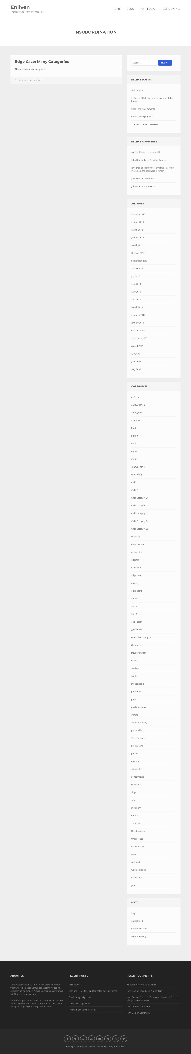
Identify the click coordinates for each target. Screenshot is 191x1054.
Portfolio (147, 8)
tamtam (135, 815)
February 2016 (138, 214)
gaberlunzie (136, 629)
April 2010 (136, 299)
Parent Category (139, 722)
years (134, 885)
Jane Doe (135, 167)
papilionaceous (138, 707)
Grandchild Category (141, 637)
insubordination (138, 652)
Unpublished (137, 838)
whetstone (136, 877)
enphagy (135, 583)
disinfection (136, 552)
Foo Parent (136, 621)
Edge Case (136, 575)
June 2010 (136, 284)
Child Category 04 (139, 521)
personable (136, 730)
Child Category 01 (139, 497)
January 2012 (137, 237)
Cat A (134, 443)
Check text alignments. (142, 116)
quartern (135, 761)
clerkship (135, 536)
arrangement (137, 412)
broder (134, 428)
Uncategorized (138, 831)
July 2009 (135, 353)
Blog (130, 8)
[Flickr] (99, 1038)
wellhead (135, 862)
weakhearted (137, 846)
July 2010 (135, 276)
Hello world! (137, 90)
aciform (135, 397)
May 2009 (136, 369)
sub (133, 800)
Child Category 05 (139, 528)
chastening (136, 474)
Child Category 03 (139, 513)
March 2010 (137, 307)
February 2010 (138, 315)
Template (136, 823)
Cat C (134, 459)
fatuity (134, 598)
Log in (134, 913)
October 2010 (138, 253)
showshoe (136, 784)
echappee (136, 567)
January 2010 (137, 322)
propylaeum (137, 745)
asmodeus (136, 420)
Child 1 (134, 482)
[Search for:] (144, 63)
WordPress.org (138, 936)
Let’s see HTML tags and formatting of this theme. (152, 100)
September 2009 (139, 338)
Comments (149, 178)
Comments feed (139, 928)
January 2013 (137, 222)
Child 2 (134, 490)
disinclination (137, 544)
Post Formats (138, 738)
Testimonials (171, 8)
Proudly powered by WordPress (80, 1046)
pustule (134, 753)
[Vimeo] (123, 1038)
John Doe (37, 80)
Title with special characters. (144, 124)
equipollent (136, 590)
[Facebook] (67, 1038)
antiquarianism (138, 404)
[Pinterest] (107, 1038)
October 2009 (138, 330)
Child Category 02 (139, 505)
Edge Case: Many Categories (42, 61)
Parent (134, 714)
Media (134, 676)
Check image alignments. (143, 108)
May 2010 (136, 291)
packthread (136, 691)
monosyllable (137, 683)
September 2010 (139, 260)
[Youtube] (91, 1038)
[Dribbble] (115, 1038)
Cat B (134, 451)
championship (138, 466)
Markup (135, 668)
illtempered (136, 645)
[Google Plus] (83, 1038)
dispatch (135, 559)
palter (134, 699)
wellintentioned (138, 869)
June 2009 (136, 361)
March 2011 (137, 245)
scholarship (136, 769)
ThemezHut (119, 1046)
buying (134, 435)
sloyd (133, 792)
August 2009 (137, 346)
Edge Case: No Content (155, 160)
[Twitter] (75, 1038)
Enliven (20, 7)
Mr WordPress (138, 152)
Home (117, 8)
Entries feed (137, 920)
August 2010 (137, 268)
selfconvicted (137, 776)
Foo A (134, 606)
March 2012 (137, 229)
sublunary (136, 807)
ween (134, 854)
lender (134, 660)
